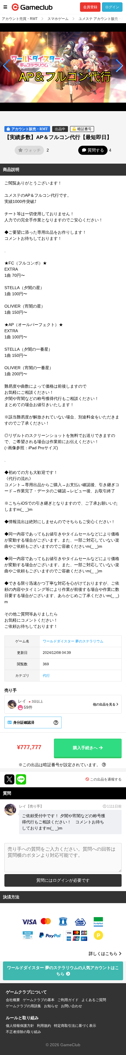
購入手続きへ (85, 747)
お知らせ (51, 1006)
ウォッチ (32, 150)
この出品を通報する (106, 779)
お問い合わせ (71, 1006)
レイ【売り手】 (31, 806)
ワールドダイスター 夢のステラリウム (73, 641)
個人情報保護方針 (20, 1026)
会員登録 (90, 7)
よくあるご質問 (93, 1000)
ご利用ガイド (68, 1000)
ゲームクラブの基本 (39, 1000)
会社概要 (13, 1000)
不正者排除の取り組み (23, 1032)
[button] (7, 65)
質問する (96, 150)
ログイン (112, 7)
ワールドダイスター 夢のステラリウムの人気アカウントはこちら (63, 970)
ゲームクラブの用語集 (23, 1006)
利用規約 (44, 1026)
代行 (46, 676)
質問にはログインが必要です (63, 880)
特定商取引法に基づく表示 (75, 1026)
